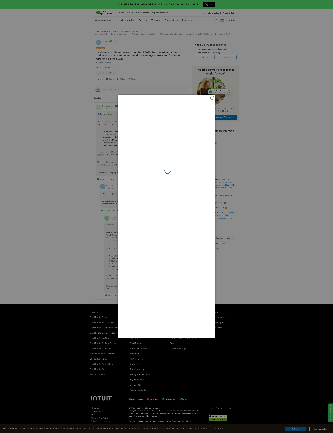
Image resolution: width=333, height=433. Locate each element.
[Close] (212, 97)
